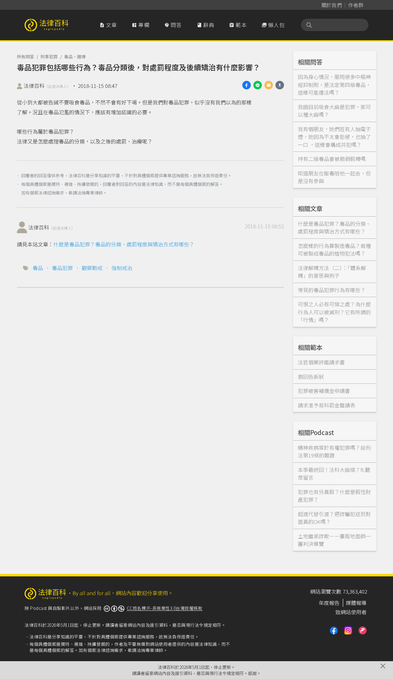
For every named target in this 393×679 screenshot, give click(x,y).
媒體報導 (356, 602)
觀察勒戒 (92, 268)
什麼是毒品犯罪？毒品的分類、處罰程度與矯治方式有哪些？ (123, 244)
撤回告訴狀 (311, 376)
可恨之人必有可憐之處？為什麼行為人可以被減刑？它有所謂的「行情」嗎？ (334, 312)
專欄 (141, 25)
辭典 (206, 25)
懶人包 (273, 25)
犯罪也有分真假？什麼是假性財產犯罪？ (334, 496)
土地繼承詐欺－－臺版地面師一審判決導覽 (334, 540)
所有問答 (25, 56)
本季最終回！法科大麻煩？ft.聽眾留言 (334, 473)
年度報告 (329, 602)
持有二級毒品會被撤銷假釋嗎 (332, 159)
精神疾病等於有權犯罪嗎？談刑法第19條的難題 (334, 451)
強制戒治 (121, 268)
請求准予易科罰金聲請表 (326, 405)
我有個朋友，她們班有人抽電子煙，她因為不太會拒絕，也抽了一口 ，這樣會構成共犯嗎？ (334, 136)
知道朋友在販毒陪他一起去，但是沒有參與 (334, 177)
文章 (108, 25)
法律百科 (47, 85)
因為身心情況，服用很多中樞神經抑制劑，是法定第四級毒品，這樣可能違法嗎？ (334, 84)
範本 (238, 25)
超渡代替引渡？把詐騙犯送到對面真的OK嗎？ (334, 518)
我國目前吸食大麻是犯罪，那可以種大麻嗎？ (334, 111)
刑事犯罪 (49, 56)
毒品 (38, 268)
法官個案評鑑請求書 (321, 362)
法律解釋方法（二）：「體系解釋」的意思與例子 (332, 272)
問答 (173, 25)
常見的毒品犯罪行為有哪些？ (332, 290)
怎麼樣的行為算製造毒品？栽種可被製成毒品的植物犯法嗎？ (334, 249)
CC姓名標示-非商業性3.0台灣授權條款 (165, 608)
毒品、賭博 (75, 56)
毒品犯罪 (62, 268)
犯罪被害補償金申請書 (324, 390)
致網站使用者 (351, 612)
